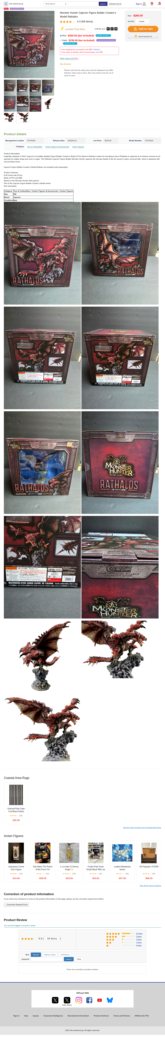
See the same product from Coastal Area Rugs (142, 828)
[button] (159, 3)
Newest (36, 955)
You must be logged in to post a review (19, 925)
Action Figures (78, 147)
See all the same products (150, 886)
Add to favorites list (145, 36)
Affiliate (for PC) (142, 1016)
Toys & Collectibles (34, 147)
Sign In (139, 4)
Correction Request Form (17, 905)
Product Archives (101, 1016)
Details (96, 49)
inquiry (36, 1016)
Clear (79, 959)
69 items (52, 938)
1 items (139, 942)
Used (88, 41)
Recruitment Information (78, 1016)
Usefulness (65, 955)
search (103, 4)
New (86, 35)
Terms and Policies (121, 1016)
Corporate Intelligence (53, 1016)
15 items (139, 934)
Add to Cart (145, 28)
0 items (139, 945)
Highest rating (49, 955)
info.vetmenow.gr (16, 4)
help (26, 1016)
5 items (139, 936)
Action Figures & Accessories (57, 147)
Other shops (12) (69, 58)
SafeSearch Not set (115, 4)
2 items (139, 939)
